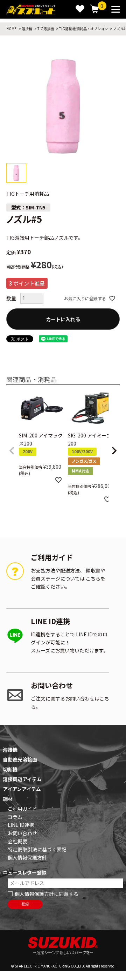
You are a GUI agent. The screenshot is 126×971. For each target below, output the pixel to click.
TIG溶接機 (45, 28)
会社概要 (17, 841)
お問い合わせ (22, 833)
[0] (94, 9)
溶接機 (27, 28)
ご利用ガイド (22, 808)
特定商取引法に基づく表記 (37, 849)
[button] (12, 450)
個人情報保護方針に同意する (46, 893)
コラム (15, 816)
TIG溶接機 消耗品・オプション (83, 28)
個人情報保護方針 (27, 857)
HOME (11, 28)
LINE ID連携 (21, 824)
